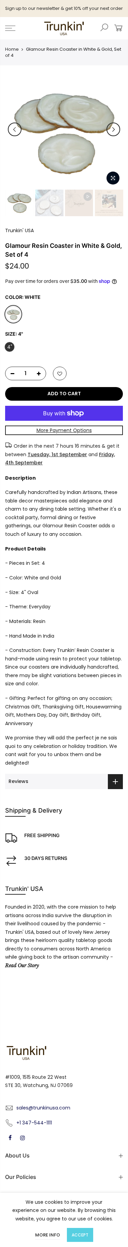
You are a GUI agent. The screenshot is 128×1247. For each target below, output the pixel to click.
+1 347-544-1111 (34, 1122)
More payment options (64, 430)
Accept (80, 1235)
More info (47, 1235)
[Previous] (15, 129)
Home (12, 49)
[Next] (113, 129)
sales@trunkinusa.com (43, 1107)
